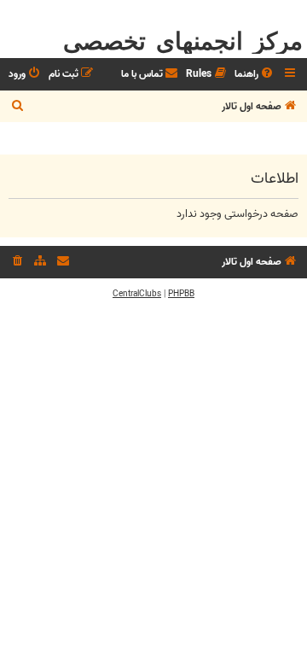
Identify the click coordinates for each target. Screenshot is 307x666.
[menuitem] (255, 74)
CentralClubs (137, 294)
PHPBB (181, 294)
